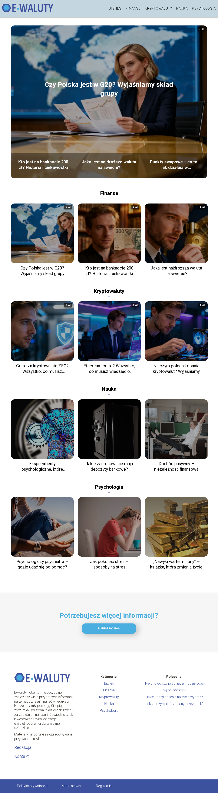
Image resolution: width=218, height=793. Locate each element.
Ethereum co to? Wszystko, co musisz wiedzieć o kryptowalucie (109, 368)
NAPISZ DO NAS (109, 628)
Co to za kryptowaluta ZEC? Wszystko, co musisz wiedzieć (42, 368)
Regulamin (104, 786)
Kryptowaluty (158, 8)
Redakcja (23, 747)
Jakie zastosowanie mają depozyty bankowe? (109, 466)
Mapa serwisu (72, 786)
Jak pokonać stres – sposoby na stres (109, 564)
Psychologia (204, 8)
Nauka (182, 8)
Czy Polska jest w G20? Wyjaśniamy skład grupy (109, 88)
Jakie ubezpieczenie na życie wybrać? (174, 697)
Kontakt (21, 756)
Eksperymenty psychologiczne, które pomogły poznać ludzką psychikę (42, 466)
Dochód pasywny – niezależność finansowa (176, 466)
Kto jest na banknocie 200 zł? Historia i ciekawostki (43, 164)
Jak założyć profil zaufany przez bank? (174, 704)
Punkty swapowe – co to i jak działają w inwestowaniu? (174, 164)
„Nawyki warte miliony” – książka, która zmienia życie (176, 564)
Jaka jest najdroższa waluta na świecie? (109, 164)
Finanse (133, 8)
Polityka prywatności (32, 786)
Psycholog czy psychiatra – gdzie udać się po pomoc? (42, 564)
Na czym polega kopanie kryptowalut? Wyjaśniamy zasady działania (176, 368)
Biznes (115, 8)
